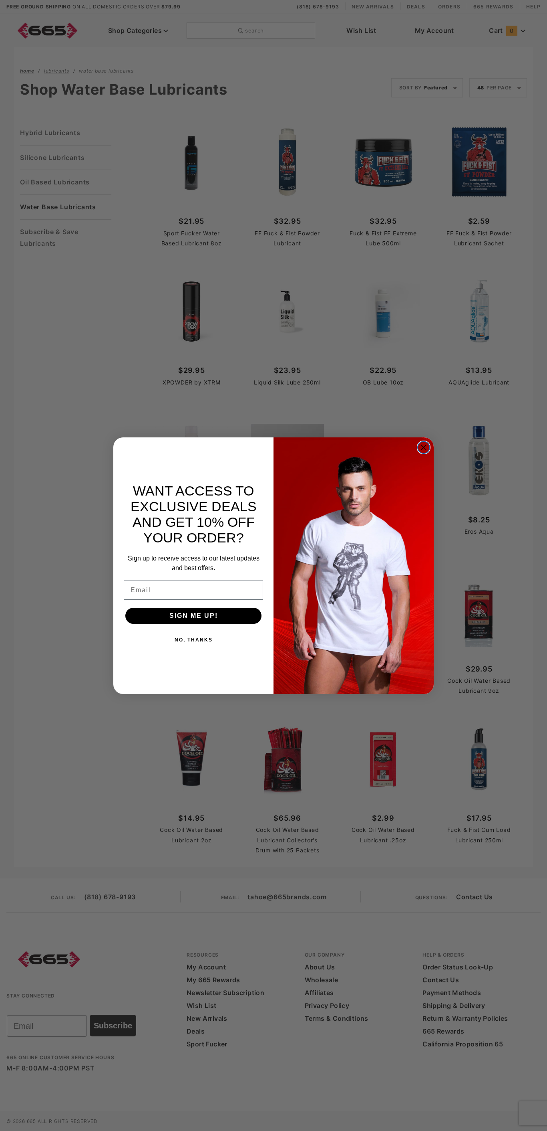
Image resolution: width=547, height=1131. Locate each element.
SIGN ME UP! (193, 615)
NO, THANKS (194, 640)
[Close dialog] (424, 447)
